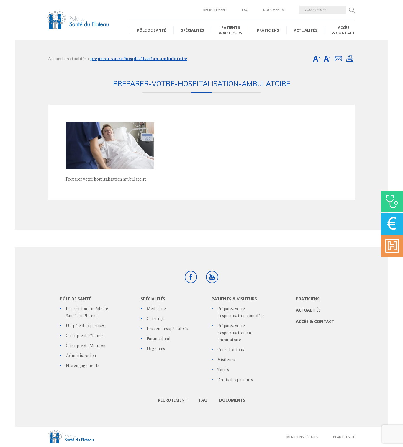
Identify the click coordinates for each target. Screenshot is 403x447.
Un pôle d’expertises (85, 325)
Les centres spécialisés (167, 328)
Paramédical (159, 338)
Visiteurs (226, 359)
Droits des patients (235, 379)
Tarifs (223, 369)
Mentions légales (302, 437)
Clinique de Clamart (85, 335)
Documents (273, 9)
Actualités (305, 30)
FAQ (245, 9)
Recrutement (215, 9)
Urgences (156, 348)
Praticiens (268, 30)
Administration (81, 355)
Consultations (230, 349)
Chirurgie (156, 318)
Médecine (156, 308)
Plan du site (344, 437)
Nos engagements (82, 365)
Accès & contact (343, 30)
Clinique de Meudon (86, 345)
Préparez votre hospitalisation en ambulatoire (234, 332)
